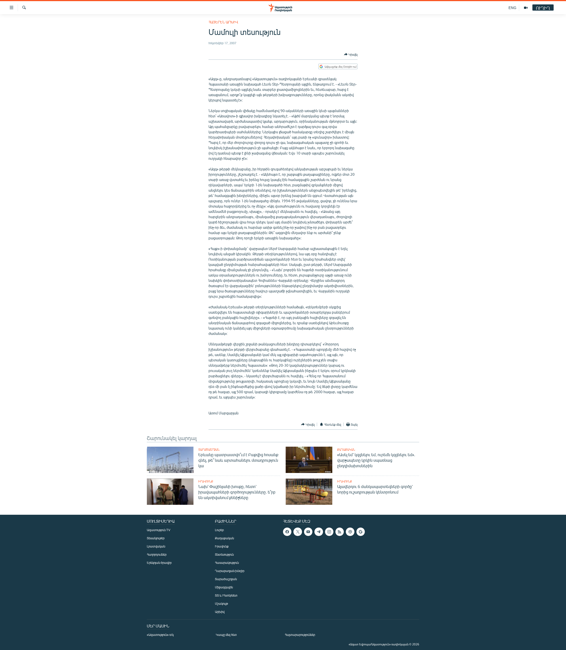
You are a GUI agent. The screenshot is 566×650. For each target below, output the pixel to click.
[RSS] (339, 532)
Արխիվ (219, 612)
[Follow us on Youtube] (308, 532)
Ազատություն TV (158, 530)
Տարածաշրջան (209, 449)
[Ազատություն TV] (525, 7)
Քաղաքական (346, 449)
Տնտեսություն (224, 554)
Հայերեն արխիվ (223, 22)
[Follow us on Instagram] (329, 532)
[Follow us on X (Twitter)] (297, 532)
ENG (512, 8)
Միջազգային (224, 587)
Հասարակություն (227, 562)
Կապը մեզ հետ (226, 635)
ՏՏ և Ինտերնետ (226, 595)
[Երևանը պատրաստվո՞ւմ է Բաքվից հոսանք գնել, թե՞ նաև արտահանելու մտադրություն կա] (170, 460)
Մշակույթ (221, 603)
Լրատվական (156, 546)
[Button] (351, 54)
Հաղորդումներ (156, 554)
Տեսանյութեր (155, 538)
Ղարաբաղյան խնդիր (229, 571)
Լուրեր (219, 530)
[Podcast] (350, 532)
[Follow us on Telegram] (318, 532)
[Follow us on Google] (360, 532)
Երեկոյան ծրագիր (159, 562)
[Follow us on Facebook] (287, 532)
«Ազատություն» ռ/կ (160, 635)
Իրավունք (205, 481)
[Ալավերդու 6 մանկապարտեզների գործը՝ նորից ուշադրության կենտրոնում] (309, 491)
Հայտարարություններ (300, 635)
